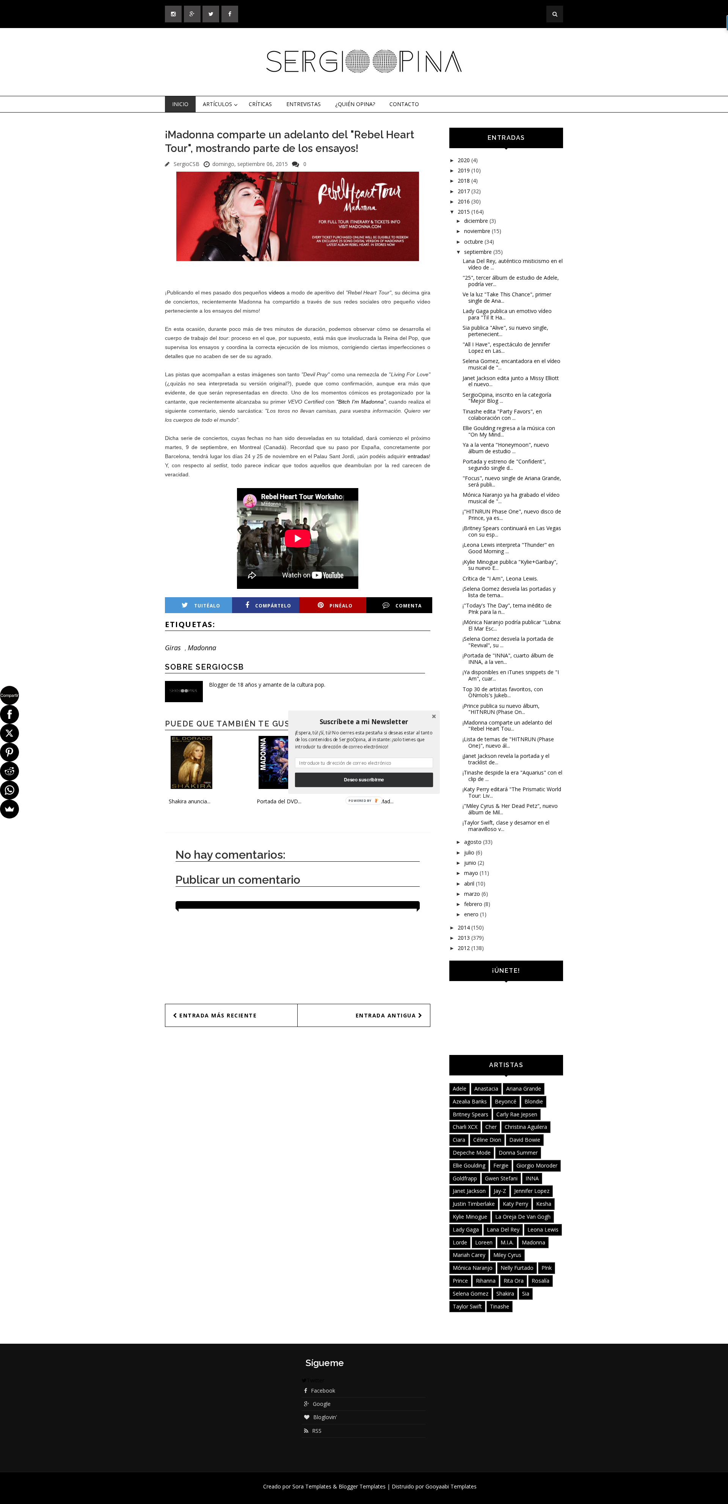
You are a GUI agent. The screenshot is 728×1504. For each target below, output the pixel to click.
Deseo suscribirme (364, 779)
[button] (364, 721)
